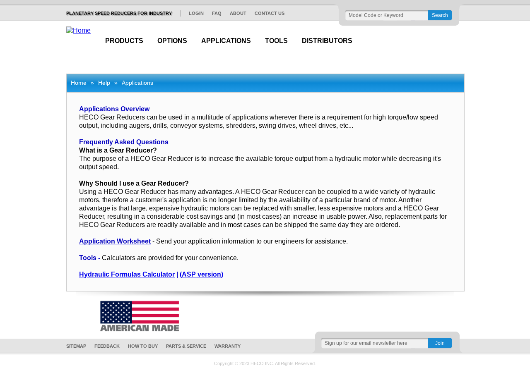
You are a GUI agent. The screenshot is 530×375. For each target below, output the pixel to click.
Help (104, 82)
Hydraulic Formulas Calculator (127, 274)
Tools (276, 40)
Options (172, 40)
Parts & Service (186, 346)
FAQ (217, 13)
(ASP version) (201, 274)
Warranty (227, 346)
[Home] (78, 30)
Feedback (107, 346)
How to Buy (143, 346)
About (238, 13)
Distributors (327, 40)
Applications (226, 40)
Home (79, 82)
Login (196, 13)
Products (124, 40)
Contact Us (269, 13)
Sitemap (76, 346)
